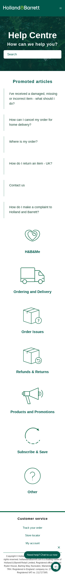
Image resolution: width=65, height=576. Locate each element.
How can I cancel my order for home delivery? (30, 122)
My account (33, 543)
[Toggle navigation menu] (60, 8)
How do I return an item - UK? (30, 163)
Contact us (17, 185)
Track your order (32, 527)
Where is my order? (23, 141)
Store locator (32, 535)
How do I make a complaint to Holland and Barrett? (30, 209)
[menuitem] (32, 528)
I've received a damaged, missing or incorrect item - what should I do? (33, 98)
